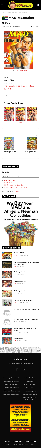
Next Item (8, 183)
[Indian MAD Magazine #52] (32, 120)
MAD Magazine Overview (14, 185)
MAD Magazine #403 (30, 152)
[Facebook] (17, 370)
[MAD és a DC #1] (7, 255)
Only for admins (9, 162)
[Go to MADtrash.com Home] (20, 5)
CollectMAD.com (21, 70)
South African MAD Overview (15, 187)
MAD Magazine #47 (20, 291)
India (32, 122)
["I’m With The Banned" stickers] (7, 302)
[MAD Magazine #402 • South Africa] (20, 50)
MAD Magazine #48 (20, 281)
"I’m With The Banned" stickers (23, 300)
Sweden (16, 333)
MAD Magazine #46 (20, 338)
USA (9, 122)
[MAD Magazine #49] (7, 274)
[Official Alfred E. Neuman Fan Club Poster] (7, 331)
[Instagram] (24, 370)
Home (4, 12)
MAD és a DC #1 (19, 253)
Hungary (16, 255)
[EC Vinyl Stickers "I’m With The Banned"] (7, 312)
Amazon (19, 191)
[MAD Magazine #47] (7, 293)
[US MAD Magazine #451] (9, 120)
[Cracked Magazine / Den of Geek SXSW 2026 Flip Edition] (7, 264)
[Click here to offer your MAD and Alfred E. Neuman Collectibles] (20, 245)
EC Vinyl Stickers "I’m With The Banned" (26, 310)
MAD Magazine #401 (10, 152)
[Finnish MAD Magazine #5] (20, 120)
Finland (20, 122)
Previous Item (9, 180)
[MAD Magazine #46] (7, 340)
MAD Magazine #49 (20, 272)
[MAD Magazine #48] (7, 283)
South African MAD (12, 12)
